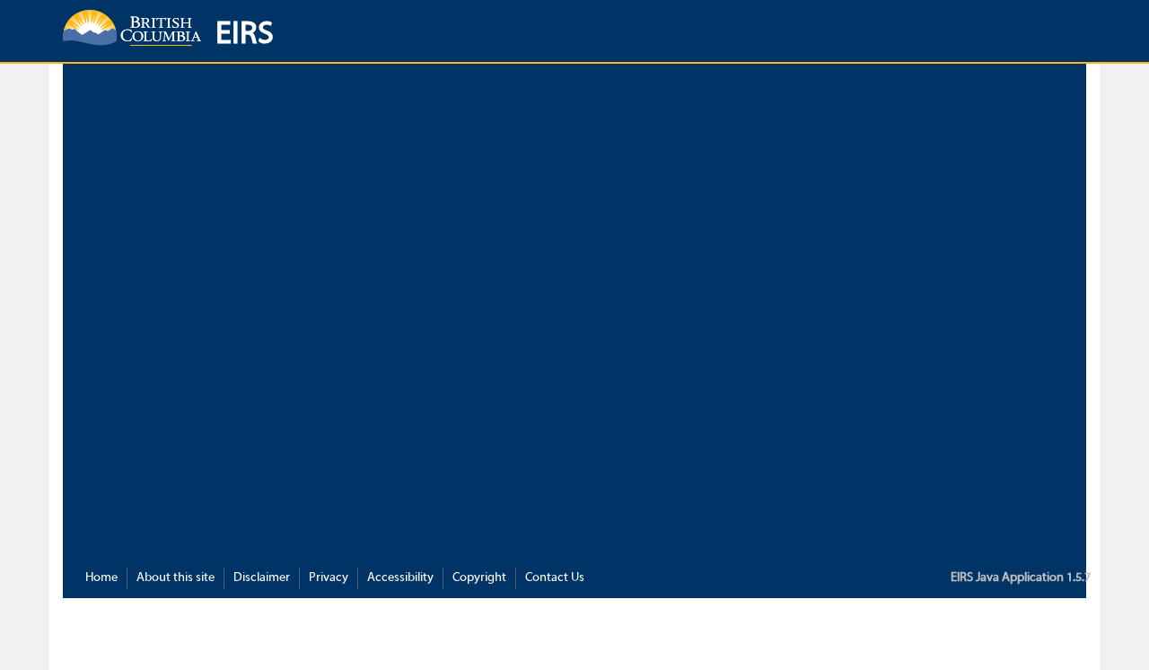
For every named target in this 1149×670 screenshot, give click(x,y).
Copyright (479, 578)
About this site (175, 578)
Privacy (328, 578)
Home (101, 578)
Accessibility (400, 578)
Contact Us (554, 578)
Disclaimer (261, 578)
